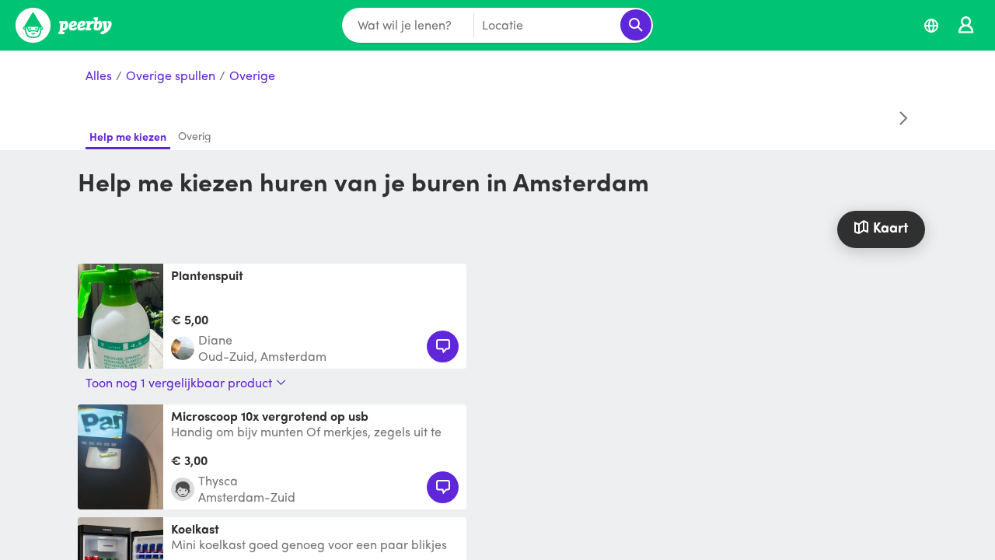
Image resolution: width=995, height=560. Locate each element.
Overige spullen (170, 76)
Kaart (890, 226)
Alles (99, 76)
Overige (252, 76)
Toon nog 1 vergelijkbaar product (179, 382)
